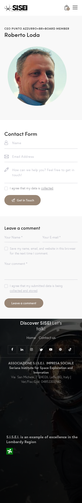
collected (47, 188)
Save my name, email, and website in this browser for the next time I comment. (43, 251)
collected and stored (23, 290)
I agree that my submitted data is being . (36, 288)
